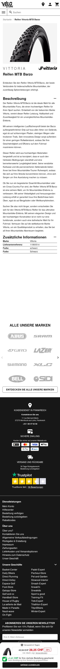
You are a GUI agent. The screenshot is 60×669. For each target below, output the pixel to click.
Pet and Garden (39, 576)
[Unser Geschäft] (43, 4)
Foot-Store (7, 587)
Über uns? (7, 530)
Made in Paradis (10, 607)
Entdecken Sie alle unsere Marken (30, 389)
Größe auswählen (30, 665)
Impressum (8, 544)
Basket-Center (9, 569)
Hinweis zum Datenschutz (15, 555)
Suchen (17, 12)
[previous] (2, 358)
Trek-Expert (37, 600)
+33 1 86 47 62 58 (30, 423)
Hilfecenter (8, 509)
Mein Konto (8, 506)
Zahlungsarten (9, 548)
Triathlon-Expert (39, 604)
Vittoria (14, 68)
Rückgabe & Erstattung (14, 541)
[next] (58, 358)
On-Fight (6, 614)
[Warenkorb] (57, 4)
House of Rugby (10, 600)
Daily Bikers (8, 573)
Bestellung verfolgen (13, 513)
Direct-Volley (8, 580)
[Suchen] (10, 12)
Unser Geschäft (10, 558)
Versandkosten (41, 653)
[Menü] (3, 12)
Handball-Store (10, 597)
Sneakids (36, 590)
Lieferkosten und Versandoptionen (20, 551)
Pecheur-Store (38, 573)
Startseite (7, 19)
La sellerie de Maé (11, 604)
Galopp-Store (9, 590)
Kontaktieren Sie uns (30, 414)
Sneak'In (35, 587)
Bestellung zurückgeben (30, 468)
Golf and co (8, 594)
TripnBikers (37, 607)
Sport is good (38, 594)
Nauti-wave (8, 611)
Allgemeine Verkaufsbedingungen (19, 537)
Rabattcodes (8, 520)
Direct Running (10, 576)
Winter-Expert (38, 611)
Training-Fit (37, 597)
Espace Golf (8, 583)
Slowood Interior (39, 580)
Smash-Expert (38, 583)
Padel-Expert (38, 569)
